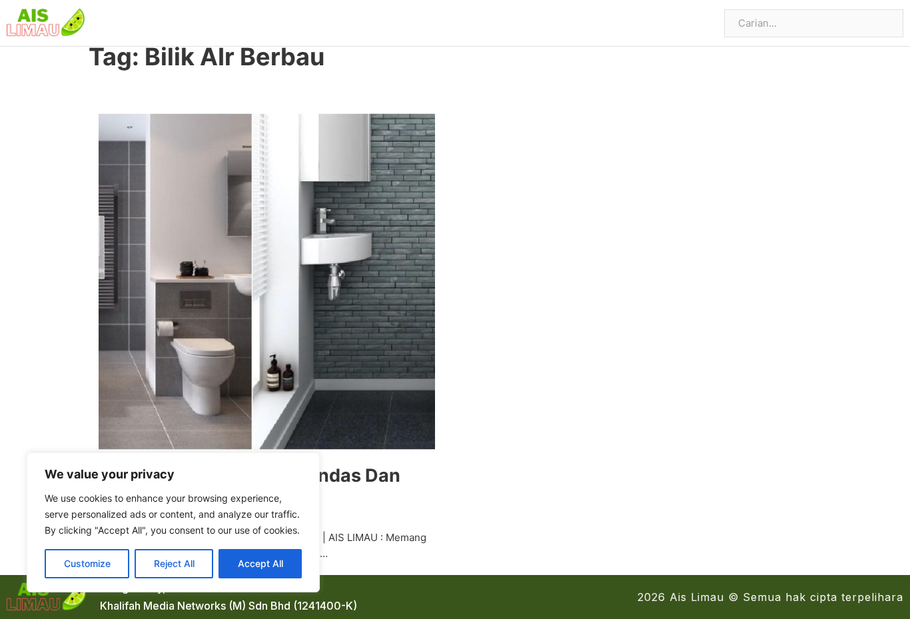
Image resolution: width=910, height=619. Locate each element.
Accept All (260, 563)
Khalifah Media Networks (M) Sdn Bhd (195, 605)
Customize (87, 563)
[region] (173, 522)
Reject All (174, 563)
